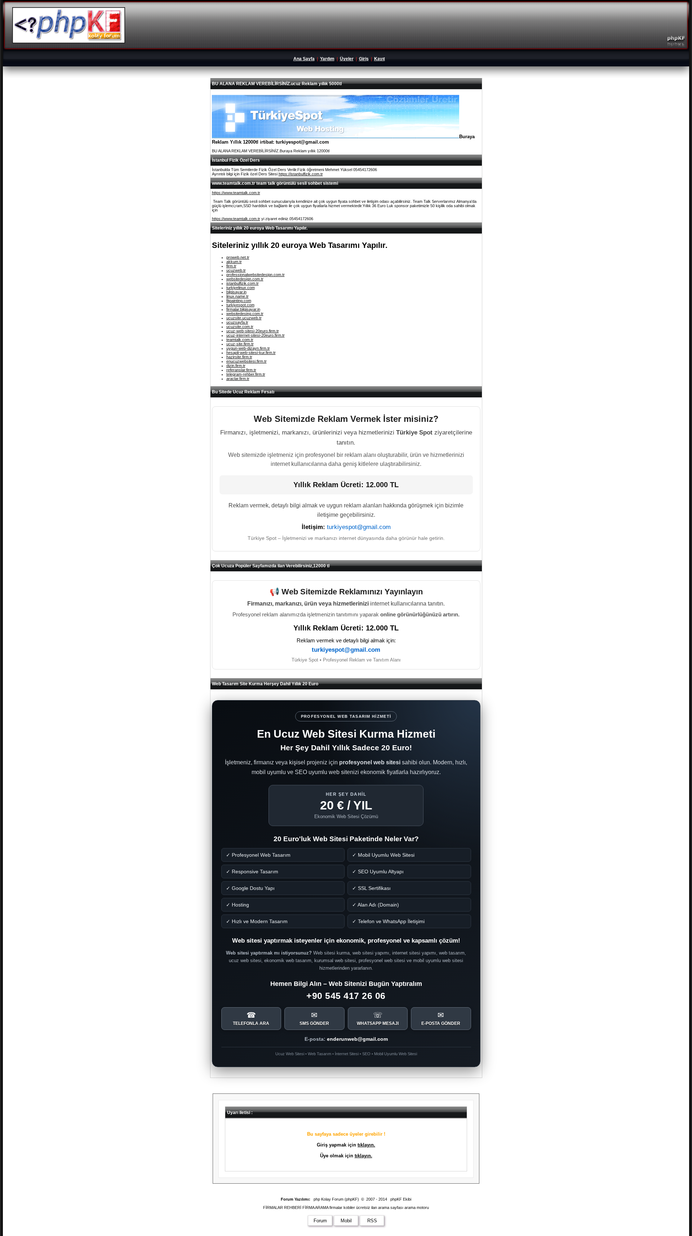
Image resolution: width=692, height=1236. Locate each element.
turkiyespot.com (240, 305)
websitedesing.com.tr (244, 313)
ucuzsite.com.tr (239, 326)
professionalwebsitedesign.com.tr (255, 274)
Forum (320, 1220)
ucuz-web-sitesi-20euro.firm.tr (252, 331)
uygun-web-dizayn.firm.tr (248, 348)
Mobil (346, 1220)
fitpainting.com (238, 300)
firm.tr (231, 266)
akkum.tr (234, 261)
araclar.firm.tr (237, 378)
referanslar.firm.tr (241, 370)
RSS (372, 1220)
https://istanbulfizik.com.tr (301, 174)
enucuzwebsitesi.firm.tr (246, 361)
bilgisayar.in (236, 292)
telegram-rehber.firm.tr (245, 374)
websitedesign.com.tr (244, 279)
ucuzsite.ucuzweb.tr (244, 318)
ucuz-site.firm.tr (240, 344)
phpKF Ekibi (400, 1199)
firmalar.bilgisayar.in (243, 309)
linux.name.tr (237, 296)
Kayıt (379, 58)
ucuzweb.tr (236, 270)
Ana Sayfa (304, 58)
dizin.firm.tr (235, 365)
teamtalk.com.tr (239, 339)
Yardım (327, 58)
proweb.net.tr (237, 257)
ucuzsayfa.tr (237, 322)
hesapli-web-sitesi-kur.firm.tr (251, 352)
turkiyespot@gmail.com (359, 527)
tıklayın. (366, 1145)
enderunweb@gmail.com (357, 1039)
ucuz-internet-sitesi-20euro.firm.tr (255, 335)
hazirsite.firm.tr (239, 357)
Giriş (364, 58)
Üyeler (347, 58)
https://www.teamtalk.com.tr (236, 193)
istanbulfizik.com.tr (242, 283)
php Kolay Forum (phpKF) (336, 1199)
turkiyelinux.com (240, 287)
